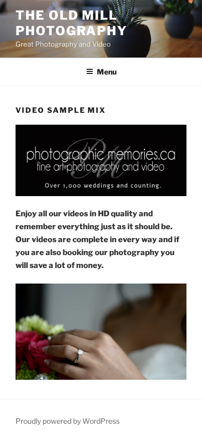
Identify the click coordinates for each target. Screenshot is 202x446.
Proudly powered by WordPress (68, 421)
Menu (107, 71)
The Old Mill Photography (71, 23)
